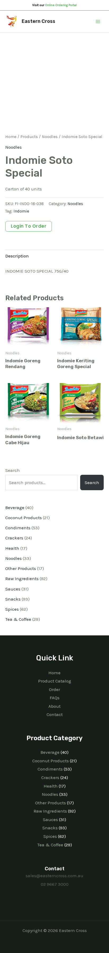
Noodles (50, 136)
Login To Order (28, 226)
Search (12, 470)
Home (10, 136)
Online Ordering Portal (61, 5)
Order (54, 689)
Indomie (21, 211)
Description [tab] (17, 256)
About (54, 706)
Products (29, 136)
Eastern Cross (38, 21)
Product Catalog (54, 681)
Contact (55, 714)
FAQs (55, 697)
